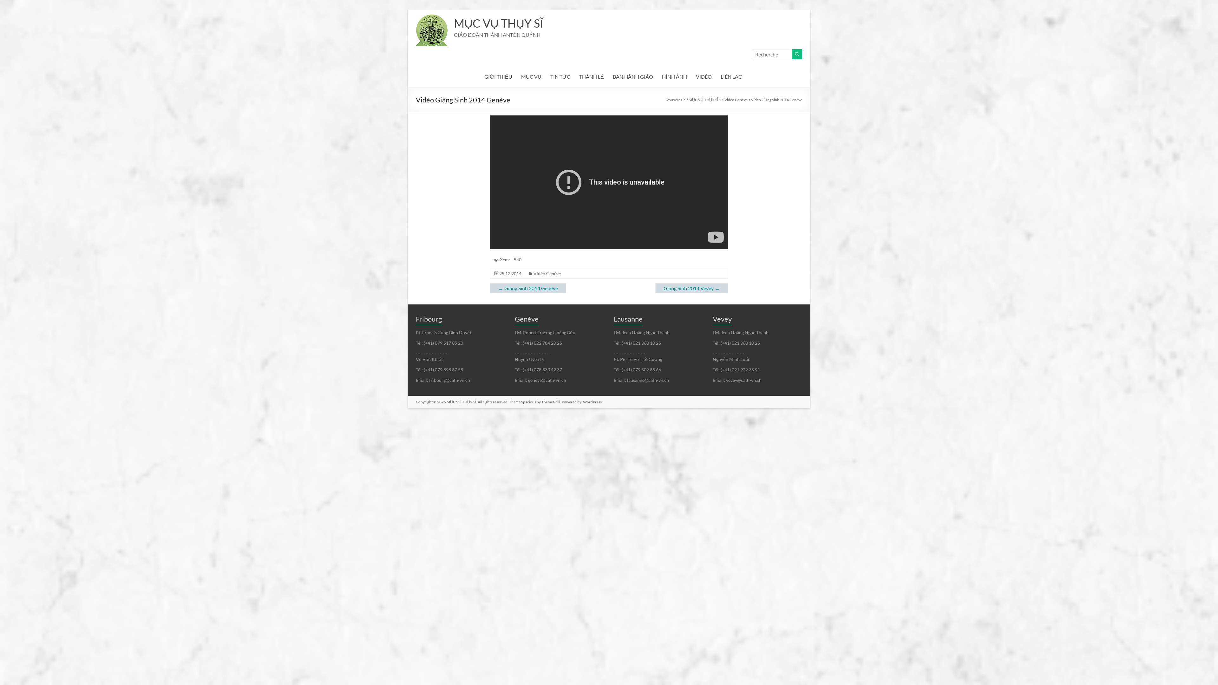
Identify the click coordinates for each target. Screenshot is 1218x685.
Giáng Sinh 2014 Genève (528, 288)
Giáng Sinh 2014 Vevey (692, 288)
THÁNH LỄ (591, 77)
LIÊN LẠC (731, 77)
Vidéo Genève (547, 273)
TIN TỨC (560, 77)
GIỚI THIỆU (498, 77)
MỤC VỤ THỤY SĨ (498, 23)
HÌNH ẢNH (674, 77)
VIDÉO (704, 77)
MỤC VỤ (531, 77)
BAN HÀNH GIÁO (633, 77)
